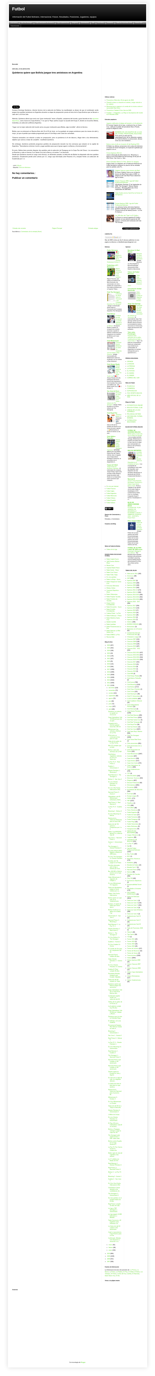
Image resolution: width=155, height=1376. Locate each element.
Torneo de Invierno (132, 948)
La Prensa (133, 1270)
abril (110, 709)
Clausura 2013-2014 (133, 655)
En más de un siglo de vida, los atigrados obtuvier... (115, 1079)
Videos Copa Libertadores (135, 972)
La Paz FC (130, 843)
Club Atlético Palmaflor (111, 437)
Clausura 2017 (131, 662)
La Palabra (119, 1272)
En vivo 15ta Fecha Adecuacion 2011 (114, 788)
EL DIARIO (130, 373)
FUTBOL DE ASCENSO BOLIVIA (134, 431)
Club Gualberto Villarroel (134, 701)
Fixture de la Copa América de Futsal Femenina (139, 526)
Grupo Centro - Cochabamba (110, 604)
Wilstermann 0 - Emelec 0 (113, 1098)
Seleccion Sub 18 (132, 907)
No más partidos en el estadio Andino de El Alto (115, 1199)
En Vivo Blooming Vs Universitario (114, 1047)
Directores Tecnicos (133, 778)
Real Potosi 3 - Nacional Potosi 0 (114, 1168)
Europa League (131, 796)
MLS (128, 856)
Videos (129, 958)
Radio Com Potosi (112, 572)
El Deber (131, 1272)
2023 (108, 653)
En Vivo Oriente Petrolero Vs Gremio (115, 965)
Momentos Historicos (133, 858)
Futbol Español (111, 500)
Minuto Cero (110, 565)
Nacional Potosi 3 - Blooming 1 (114, 921)
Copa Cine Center (132, 763)
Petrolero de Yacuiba (133, 874)
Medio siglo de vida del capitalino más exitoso (115, 1154)
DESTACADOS (132, 775)
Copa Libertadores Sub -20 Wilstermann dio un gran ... (115, 719)
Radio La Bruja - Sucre (113, 579)
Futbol (18, 9)
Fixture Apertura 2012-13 (113, 153)
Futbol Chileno (110, 498)
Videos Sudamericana (134, 980)
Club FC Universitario (133, 696)
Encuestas (130, 787)
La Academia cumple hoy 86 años (114, 1007)
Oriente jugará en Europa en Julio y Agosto (114, 1073)
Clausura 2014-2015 (133, 657)
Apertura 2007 (131, 580)
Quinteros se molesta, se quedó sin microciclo (115, 713)
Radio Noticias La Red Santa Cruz (113, 631)
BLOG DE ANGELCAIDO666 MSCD (133, 504)
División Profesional (133, 782)
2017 (108, 669)
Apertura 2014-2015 (133, 597)
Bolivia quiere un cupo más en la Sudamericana (115, 899)
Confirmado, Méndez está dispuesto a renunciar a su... (114, 1239)
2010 (108, 1253)
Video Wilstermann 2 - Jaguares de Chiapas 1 (115, 878)
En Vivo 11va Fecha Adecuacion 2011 (114, 1184)
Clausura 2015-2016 (133, 659)
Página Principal (57, 228)
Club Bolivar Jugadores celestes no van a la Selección (115, 756)
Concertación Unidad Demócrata (134, 289)
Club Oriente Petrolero (134, 711)
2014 (108, 677)
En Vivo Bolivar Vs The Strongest (114, 938)
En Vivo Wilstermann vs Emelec (114, 1102)
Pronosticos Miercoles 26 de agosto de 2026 (120, 100)
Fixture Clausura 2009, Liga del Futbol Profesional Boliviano (126, 181)
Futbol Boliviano (112, 250)
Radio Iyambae (111, 624)
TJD (128, 937)
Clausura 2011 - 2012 (133, 648)
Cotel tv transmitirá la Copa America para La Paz (114, 1233)
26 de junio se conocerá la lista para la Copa (114, 737)
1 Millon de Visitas (113, 1114)
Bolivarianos (131, 626)
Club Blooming (131, 684)
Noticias (129, 872)
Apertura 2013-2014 (133, 594)
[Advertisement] (75, 45)
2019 (108, 664)
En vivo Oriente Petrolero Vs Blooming (113, 783)
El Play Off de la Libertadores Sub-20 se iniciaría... (115, 1124)
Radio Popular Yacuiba (113, 597)
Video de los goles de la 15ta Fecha (114, 742)
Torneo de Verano (132, 953)
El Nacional (135, 1273)
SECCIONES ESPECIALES (131, 893)
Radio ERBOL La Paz (113, 634)
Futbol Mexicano (111, 495)
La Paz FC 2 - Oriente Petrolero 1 (115, 1043)
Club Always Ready (113, 364)
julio (110, 701)
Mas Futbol (130, 854)
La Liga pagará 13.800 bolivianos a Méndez (115, 1215)
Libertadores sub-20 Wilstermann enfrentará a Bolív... (115, 798)
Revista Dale (110, 637)
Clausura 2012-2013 (133, 652)
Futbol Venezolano (132, 824)
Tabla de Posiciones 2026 (124, 22)
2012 (108, 683)
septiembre (112, 696)
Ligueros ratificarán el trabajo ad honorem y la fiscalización (124, 123)
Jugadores (130, 837)
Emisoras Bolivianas (112, 586)
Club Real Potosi (132, 717)
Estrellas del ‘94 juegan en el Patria (114, 861)
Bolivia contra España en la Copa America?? (115, 1142)
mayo (110, 706)
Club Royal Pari (112, 413)
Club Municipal (131, 709)
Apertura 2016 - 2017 (133, 601)
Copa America (131, 760)
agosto (111, 698)
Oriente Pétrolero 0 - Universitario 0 (114, 1111)
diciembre (112, 687)
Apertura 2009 (131, 585)
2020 (108, 661)
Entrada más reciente (19, 228)
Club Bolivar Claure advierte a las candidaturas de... (114, 1189)
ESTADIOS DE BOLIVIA (134, 789)
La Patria (112, 1272)
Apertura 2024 (131, 617)
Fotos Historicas (132, 810)
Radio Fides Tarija (111, 575)
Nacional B (131, 479)
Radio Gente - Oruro (112, 570)
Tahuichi (129, 932)
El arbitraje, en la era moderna (114, 1021)
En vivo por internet (112, 486)
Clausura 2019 (131, 666)
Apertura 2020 (131, 612)
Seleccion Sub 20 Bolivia (134, 910)
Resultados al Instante (134, 888)
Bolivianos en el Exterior (134, 629)
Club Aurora (130, 682)
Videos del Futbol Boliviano (133, 273)
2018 (108, 666)
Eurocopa (130, 793)
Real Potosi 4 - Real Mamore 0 (114, 803)
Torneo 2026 (138, 22)
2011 (108, 685)
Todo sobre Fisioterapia (131, 333)
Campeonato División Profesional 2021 (133, 633)
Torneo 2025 (131, 944)
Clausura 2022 (131, 669)
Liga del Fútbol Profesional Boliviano (133, 849)
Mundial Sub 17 (132, 867)
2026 (108, 645)
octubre (111, 693)
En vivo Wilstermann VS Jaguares (114, 884)
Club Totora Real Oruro (134, 739)
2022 (108, 656)
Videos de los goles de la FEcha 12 (115, 1002)
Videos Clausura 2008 (134, 968)
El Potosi (114, 1273)
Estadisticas (131, 386)
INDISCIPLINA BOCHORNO (131, 832)
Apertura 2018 (131, 608)
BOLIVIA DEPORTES (134, 450)
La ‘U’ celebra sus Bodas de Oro (113, 1160)
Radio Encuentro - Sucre (113, 607)
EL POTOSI (131, 371)
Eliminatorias (85, 22)
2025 (108, 648)
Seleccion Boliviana (24, 167)
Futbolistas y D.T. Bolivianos (112, 266)
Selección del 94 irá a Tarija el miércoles (114, 1106)
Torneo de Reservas (133, 951)
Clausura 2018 (131, 664)
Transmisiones (14, 26)
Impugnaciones (131, 829)
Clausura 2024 (131, 671)
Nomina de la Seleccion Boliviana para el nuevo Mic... (115, 819)
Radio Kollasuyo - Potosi (114, 615)
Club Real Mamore (132, 715)
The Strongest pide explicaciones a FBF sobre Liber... (114, 1136)
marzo (111, 1245)
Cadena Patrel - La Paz (113, 613)
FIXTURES (100, 22)
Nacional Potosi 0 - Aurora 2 (114, 793)
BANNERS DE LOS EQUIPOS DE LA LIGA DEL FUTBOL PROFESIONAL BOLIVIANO (128, 133)
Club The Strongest (26, 22)
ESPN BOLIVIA (132, 391)
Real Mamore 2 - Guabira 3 (113, 1052)
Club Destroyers (132, 694)
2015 (108, 674)
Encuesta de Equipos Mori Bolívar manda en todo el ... (115, 1026)
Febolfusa (130, 803)
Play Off (129, 878)
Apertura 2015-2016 (133, 599)
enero (110, 1250)
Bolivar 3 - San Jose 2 (115, 779)
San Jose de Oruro (113, 391)
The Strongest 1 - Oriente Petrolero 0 (114, 847)
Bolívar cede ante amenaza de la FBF (115, 750)
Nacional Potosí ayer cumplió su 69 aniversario (114, 1061)
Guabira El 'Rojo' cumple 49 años (113, 970)
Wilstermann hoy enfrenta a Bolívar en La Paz (114, 731)
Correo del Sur (121, 1273)
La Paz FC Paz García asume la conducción (115, 1148)
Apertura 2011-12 (132, 590)
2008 (108, 1259)
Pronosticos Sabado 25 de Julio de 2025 (118, 110)
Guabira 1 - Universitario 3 (113, 767)
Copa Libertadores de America (44, 22)
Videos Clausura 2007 (134, 964)
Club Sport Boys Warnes (134, 731)
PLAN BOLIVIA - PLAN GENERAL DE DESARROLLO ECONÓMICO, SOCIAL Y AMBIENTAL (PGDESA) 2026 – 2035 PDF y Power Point (135, 512)
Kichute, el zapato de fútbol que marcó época (114, 905)
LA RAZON (130, 364)
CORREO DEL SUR (133, 378)
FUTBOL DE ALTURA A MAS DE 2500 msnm (135, 548)
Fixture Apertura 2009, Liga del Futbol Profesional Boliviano (126, 204)
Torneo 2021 (131, 939)
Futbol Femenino (132, 817)
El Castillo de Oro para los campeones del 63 (115, 950)
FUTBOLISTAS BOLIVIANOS (132, 421)
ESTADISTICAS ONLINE (135, 405)
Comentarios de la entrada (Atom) (31, 231)
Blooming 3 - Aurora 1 (114, 1176)
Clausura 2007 (131, 639)
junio (110, 704)
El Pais (125, 1272)
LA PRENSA (131, 366)
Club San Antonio (132, 727)
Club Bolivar (14, 22)
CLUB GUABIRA (132, 698)
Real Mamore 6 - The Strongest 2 (114, 775)
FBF (93, 22)
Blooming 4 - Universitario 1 (113, 1032)
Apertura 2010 (131, 587)
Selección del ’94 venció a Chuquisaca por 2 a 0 (115, 826)
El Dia (118, 1275)
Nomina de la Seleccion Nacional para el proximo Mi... (114, 1092)
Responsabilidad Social (134, 884)
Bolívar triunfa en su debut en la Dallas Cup (114, 911)
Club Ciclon (130, 691)
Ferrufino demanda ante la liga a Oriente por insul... (114, 867)
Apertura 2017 (131, 605)
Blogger (83, 1362)
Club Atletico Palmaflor (134, 678)
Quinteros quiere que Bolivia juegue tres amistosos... (114, 985)
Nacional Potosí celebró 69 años (113, 955)
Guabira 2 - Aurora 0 (114, 941)
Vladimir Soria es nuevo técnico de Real (127, 170)
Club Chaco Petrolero (133, 689)
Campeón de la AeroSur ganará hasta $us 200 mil (114, 725)
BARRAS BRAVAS (133, 624)
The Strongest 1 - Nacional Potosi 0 (114, 1056)
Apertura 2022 (131, 615)
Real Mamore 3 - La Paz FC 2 (114, 925)
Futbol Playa (131, 821)
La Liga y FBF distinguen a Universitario (112, 1209)
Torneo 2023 (131, 941)
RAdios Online (110, 588)
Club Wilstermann (113, 341)
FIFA (128, 805)
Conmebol (130, 756)
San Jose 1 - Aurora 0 (114, 1035)
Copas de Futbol (112, 465)
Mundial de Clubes (132, 865)
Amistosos (130, 576)
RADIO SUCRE (111, 622)
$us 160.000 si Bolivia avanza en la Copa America (115, 873)
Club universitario (132, 743)
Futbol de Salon (132, 814)
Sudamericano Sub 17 (134, 920)
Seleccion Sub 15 (132, 903)
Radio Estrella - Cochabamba (111, 610)
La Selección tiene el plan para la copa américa (114, 1085)
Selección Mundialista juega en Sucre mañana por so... (115, 889)
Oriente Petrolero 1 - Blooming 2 (114, 771)
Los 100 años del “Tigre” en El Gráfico (126, 215)
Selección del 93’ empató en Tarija (114, 980)
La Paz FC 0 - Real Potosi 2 (114, 762)
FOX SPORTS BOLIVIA (134, 393)
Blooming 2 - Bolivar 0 (115, 811)
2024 (108, 650)
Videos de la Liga (111, 549)
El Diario (137, 1272)
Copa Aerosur (131, 758)
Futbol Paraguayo (132, 819)
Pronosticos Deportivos (134, 880)
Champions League (133, 637)
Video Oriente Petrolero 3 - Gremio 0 (115, 960)
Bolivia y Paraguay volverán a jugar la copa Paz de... (114, 1130)
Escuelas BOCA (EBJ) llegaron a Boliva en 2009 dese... (115, 852)
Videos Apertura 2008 (133, 960)
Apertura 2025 (131, 619)
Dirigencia (75, 22)
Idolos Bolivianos (132, 826)
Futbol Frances (111, 488)
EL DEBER (130, 375)
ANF (128, 578)
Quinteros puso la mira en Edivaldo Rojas (115, 1017)
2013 (108, 680)
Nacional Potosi (132, 869)
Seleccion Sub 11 (132, 900)
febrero (111, 1247)
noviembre (112, 690)
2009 (108, 1256)
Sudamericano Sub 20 (134, 924)
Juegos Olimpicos (132, 835)
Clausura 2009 (131, 644)
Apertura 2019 (131, 610)
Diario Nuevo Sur (110, 1275)
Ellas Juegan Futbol (134, 521)
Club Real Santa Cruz (133, 720)
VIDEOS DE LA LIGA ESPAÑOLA (133, 410)
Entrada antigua (93, 228)
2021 (108, 658)
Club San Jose (131, 729)
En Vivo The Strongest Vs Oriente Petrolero (115, 857)
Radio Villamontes (112, 594)
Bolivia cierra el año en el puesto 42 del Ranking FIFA (122, 144)
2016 (108, 672)
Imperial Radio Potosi (113, 568)
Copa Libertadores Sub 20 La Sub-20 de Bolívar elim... (115, 991)
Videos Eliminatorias (133, 976)
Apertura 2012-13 (132, 592)
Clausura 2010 (131, 646)
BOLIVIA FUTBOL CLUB (134, 407)
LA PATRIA (130, 368)
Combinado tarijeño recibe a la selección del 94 (114, 997)
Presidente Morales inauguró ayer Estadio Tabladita (114, 975)
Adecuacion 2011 (132, 573)
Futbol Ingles (110, 491)
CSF (128, 773)
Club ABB (130, 673)
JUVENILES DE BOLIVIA (132, 840)
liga (128, 846)
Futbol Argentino (111, 493)
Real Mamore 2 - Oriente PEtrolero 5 (114, 1164)
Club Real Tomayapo (133, 722)
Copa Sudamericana (63, 22)
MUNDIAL (110, 22)
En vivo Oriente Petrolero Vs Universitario (113, 1118)
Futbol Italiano (110, 502)
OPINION (130, 361)
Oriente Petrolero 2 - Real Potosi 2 (114, 929)
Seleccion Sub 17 (132, 905)
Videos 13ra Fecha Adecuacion (114, 894)
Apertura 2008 (131, 583)
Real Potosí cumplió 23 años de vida (114, 1204)
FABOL (129, 798)
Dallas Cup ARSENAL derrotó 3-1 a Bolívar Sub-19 (115, 833)
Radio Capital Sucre (112, 559)
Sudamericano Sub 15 (134, 916)
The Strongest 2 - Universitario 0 (113, 1194)
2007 (108, 1261)
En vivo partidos (111, 577)
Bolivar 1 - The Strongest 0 (112, 934)
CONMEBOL (131, 388)
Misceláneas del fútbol (134, 414)
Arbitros (129, 622)
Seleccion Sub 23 (132, 914)
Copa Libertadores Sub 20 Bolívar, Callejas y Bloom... (115, 1012)
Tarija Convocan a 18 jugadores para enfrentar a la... (114, 1221)
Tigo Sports (130, 934)
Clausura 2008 (131, 641)
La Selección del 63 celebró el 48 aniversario (114, 1227)
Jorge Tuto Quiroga (134, 304)
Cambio (129, 1273)
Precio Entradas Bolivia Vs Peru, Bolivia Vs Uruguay (122, 162)
